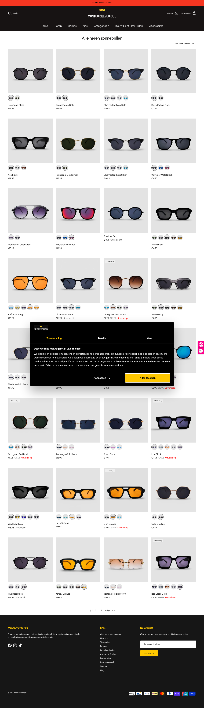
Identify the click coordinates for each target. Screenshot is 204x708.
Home (44, 25)
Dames (72, 25)
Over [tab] (150, 338)
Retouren (104, 646)
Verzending (105, 642)
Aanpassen (100, 377)
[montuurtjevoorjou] (102, 13)
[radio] (11, 98)
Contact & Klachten (108, 654)
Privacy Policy (105, 658)
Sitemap (103, 666)
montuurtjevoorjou (20, 693)
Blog (102, 670)
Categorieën (101, 25)
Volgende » (110, 610)
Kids (85, 25)
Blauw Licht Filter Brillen (129, 25)
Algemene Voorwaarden (110, 634)
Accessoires (156, 25)
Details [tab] (102, 338)
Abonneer (149, 653)
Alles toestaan (148, 377)
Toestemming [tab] (54, 338)
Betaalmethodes (107, 650)
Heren (58, 25)
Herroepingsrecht (107, 662)
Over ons (104, 638)
